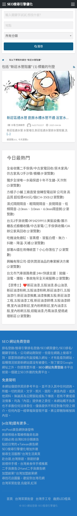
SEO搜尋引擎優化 (20, 4)
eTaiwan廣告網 (28, 444)
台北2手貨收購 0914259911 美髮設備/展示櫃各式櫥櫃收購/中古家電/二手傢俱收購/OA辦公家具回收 (38, 226)
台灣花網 (38, 478)
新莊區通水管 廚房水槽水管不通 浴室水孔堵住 (41, 118)
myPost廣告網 (12, 429)
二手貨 (31, 468)
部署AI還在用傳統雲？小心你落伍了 (32, 250)
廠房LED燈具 (62, 499)
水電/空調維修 (18, 125)
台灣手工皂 (43, 499)
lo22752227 (38, 125)
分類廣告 (33, 439)
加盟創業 (28, 473)
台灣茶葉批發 (11, 483)
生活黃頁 (34, 454)
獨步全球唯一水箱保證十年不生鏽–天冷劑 (36, 180)
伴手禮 (37, 464)
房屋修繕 (8, 434)
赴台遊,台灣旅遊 (13, 459)
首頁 (10, 499)
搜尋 (40, 46)
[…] (8, 133)
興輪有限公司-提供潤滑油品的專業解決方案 (38, 261)
